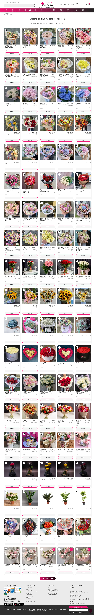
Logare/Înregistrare (52, 594)
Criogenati (12, 11)
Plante (41, 11)
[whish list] (84, 4)
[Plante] (41, 10)
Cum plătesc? (29, 593)
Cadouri (61, 11)
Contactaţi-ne (29, 590)
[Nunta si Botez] (76, 10)
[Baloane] (46, 10)
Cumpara (12, 53)
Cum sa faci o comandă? (31, 591)
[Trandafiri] (6, 10)
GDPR (27, 589)
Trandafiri (6, 11)
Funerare (83, 11)
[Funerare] (83, 10)
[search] (33, 5)
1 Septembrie (19, 11)
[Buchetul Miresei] (68, 10)
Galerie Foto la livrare (53, 589)
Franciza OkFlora (30, 587)
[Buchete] (25, 10)
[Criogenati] (12, 10)
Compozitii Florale (54, 11)
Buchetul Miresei (68, 11)
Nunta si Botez (76, 11)
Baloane (46, 11)
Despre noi (28, 597)
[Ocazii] (30, 10)
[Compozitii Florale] (54, 10)
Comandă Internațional (53, 596)
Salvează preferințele (78, 607)
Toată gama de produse (31, 602)
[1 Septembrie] (19, 10)
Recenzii (50, 591)
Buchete (25, 11)
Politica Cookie (39, 610)
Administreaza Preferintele (78, 612)
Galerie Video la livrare (53, 590)
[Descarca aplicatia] (8, 604)
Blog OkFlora (51, 587)
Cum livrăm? (29, 594)
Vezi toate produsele (48, 578)
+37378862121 (64, 4)
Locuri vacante (29, 598)
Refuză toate (78, 610)
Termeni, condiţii (29, 596)
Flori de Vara (36, 11)
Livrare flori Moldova (30, 601)
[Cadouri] (61, 10)
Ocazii (30, 11)
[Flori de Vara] (36, 10)
